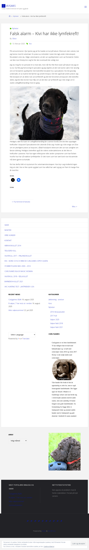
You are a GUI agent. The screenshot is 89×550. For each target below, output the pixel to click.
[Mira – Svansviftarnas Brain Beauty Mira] (54, 521)
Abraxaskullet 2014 (13, 245)
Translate (25, 338)
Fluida (43, 531)
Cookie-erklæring (49, 546)
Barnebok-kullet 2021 (14, 281)
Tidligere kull (10, 251)
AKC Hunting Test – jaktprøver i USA (19, 287)
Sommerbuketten (15, 505)
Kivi (30, 44)
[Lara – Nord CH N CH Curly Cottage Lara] (39, 521)
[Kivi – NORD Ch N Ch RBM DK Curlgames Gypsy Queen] (42, 521)
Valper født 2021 (56, 327)
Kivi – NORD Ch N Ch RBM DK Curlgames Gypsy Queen (26, 261)
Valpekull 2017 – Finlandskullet (18, 256)
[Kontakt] (61, 521)
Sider (7, 225)
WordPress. (52, 531)
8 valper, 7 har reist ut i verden (20, 303)
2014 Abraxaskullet (57, 312)
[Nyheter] (31, 521)
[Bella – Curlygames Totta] (50, 521)
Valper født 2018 (56, 323)
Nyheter (16, 16)
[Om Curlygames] (28, 521)
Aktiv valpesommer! (16, 310)
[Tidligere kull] (57, 521)
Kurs (50, 303)
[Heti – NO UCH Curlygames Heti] (46, 521)
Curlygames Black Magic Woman (19, 271)
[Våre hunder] (35, 521)
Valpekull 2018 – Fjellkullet (16, 276)
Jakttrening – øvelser (56, 299)
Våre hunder (10, 235)
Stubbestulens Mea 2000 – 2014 (18, 266)
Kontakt (8, 240)
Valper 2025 (54, 319)
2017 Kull (53, 316)
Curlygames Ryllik (14, 299)
